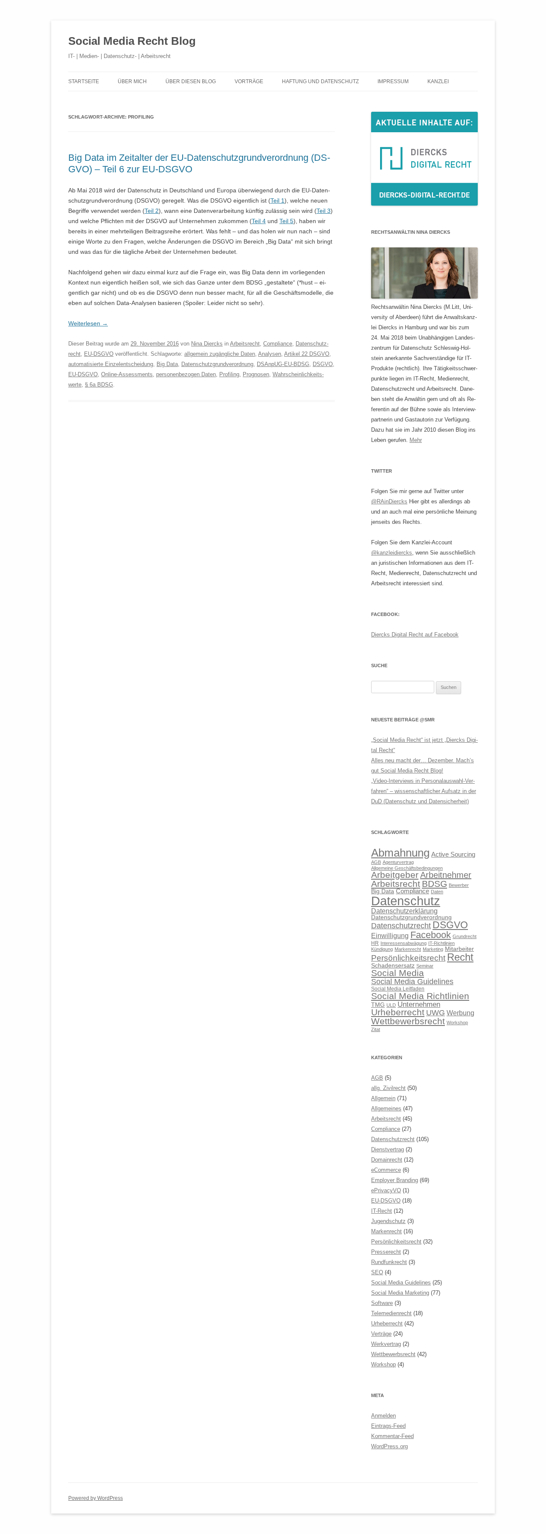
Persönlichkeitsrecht (408, 957)
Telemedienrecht (391, 1313)
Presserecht (386, 1252)
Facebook (430, 935)
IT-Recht (381, 1211)
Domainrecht (386, 1159)
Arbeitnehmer (445, 875)
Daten (437, 891)
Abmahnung (400, 853)
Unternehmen (419, 1004)
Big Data (167, 364)
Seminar (424, 965)
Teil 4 (259, 221)
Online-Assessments (127, 374)
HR (375, 943)
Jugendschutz (388, 1221)
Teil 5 (286, 221)
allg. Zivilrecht (388, 1088)
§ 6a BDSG (99, 384)
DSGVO (323, 364)
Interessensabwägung (403, 943)
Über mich (132, 81)
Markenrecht (408, 949)
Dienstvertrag (387, 1149)
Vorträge (249, 81)
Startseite (83, 81)
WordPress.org (389, 1446)
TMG (378, 1005)
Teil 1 (277, 200)
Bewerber (459, 885)
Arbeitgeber (394, 875)
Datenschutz (405, 901)
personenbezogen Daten (186, 374)
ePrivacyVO (386, 1190)
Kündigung (382, 949)
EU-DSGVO (98, 354)
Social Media (397, 973)
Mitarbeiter (459, 949)
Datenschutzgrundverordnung (217, 364)
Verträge (381, 1334)
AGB (376, 862)
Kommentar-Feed (392, 1436)
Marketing (433, 949)
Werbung (460, 1013)
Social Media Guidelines (412, 981)
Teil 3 (324, 210)
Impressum (393, 81)
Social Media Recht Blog (132, 41)
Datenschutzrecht (401, 925)
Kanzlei (438, 81)
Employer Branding (394, 1180)
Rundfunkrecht (389, 1262)
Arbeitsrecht (245, 343)
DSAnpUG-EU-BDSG (283, 364)
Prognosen (256, 374)
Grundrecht (464, 936)
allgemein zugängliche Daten (219, 354)
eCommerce (386, 1170)
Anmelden (383, 1415)
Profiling (229, 374)
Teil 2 (152, 210)
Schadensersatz (393, 965)
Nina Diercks (207, 343)
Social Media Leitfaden (397, 989)
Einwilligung (390, 935)
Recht (460, 957)
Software (382, 1303)
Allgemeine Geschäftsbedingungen (407, 868)
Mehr (416, 440)
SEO (377, 1272)
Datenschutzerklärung (404, 911)
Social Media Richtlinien (420, 996)
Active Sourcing (453, 854)
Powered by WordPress (95, 1498)
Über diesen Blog (191, 81)
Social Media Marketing (400, 1293)
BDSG (434, 884)
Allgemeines (386, 1108)
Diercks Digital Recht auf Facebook (415, 634)
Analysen (269, 354)
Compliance (277, 343)
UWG (435, 1012)
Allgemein (383, 1098)
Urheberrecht (397, 1012)
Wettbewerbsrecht (408, 1021)
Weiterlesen (88, 323)
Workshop (457, 1022)
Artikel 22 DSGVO (306, 354)
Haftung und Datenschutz (320, 81)
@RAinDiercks (389, 501)
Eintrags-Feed (388, 1426)
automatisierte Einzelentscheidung (110, 364)
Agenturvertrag (398, 862)
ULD (391, 1005)
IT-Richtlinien (441, 943)
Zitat (375, 1029)
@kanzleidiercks (391, 552)
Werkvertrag (386, 1344)
